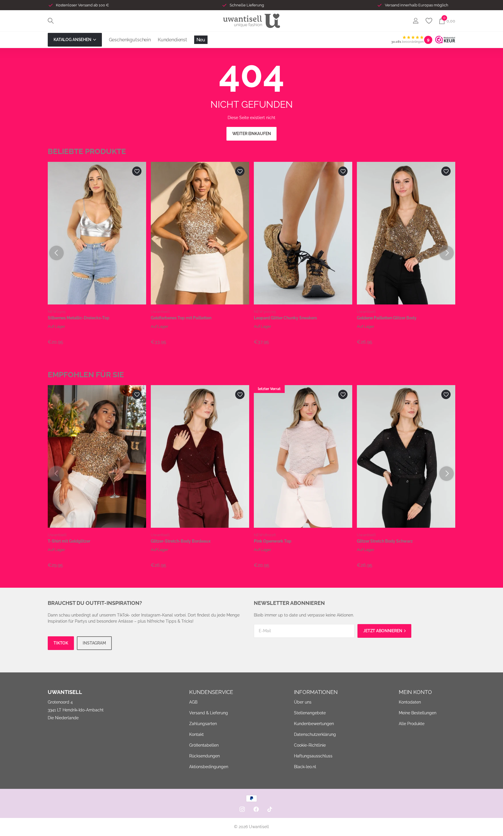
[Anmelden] (415, 20)
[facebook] (256, 809)
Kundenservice (211, 692)
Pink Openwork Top (272, 541)
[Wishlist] (428, 20)
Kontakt (196, 734)
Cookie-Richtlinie (310, 745)
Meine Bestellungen (417, 713)
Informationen (316, 692)
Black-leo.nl (305, 766)
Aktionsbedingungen (208, 766)
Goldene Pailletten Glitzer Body (387, 318)
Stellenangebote (310, 713)
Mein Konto (415, 692)
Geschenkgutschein (130, 39)
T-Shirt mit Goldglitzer (69, 541)
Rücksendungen (204, 756)
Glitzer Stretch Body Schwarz (385, 541)
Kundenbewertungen (314, 723)
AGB (193, 702)
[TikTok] (270, 809)
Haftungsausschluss (313, 756)
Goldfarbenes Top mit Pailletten (181, 318)
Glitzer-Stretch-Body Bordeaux (180, 541)
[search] (51, 20)
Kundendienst (172, 39)
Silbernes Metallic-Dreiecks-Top (78, 318)
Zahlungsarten (203, 723)
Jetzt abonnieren (383, 630)
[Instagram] (242, 809)
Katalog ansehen (73, 39)
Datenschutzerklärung (315, 734)
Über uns (302, 702)
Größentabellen (204, 745)
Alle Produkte (411, 723)
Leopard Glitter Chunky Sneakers (285, 318)
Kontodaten (410, 702)
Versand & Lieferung (208, 713)
